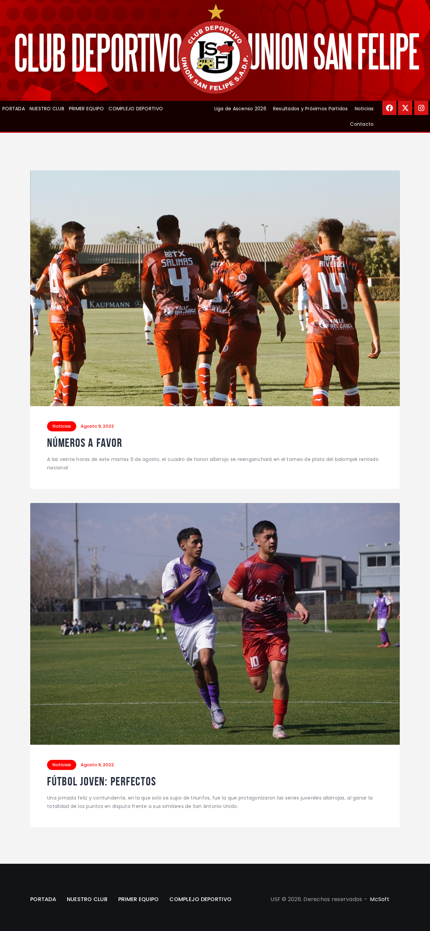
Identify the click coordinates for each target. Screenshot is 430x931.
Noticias (364, 108)
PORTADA (13, 108)
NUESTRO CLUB (47, 108)
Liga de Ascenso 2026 (240, 108)
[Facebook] (389, 108)
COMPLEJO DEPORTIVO (136, 108)
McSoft (379, 899)
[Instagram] (421, 108)
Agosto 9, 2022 (97, 426)
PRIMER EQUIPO (86, 108)
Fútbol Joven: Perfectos (101, 781)
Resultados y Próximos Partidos (310, 108)
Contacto (362, 124)
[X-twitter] (405, 108)
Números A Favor (84, 443)
